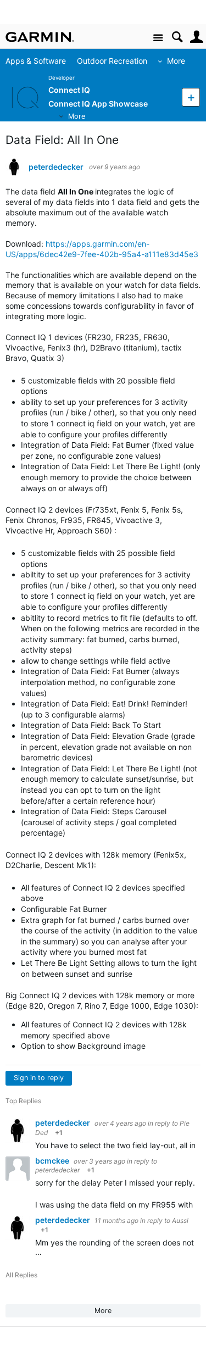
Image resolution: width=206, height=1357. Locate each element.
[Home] (39, 37)
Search (177, 37)
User (196, 37)
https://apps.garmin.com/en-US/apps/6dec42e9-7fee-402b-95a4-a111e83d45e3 (101, 249)
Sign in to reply (39, 1078)
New (191, 97)
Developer (61, 78)
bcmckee (53, 1160)
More (176, 60)
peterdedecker (56, 167)
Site (158, 38)
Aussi (180, 1220)
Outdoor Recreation (112, 60)
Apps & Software (35, 60)
